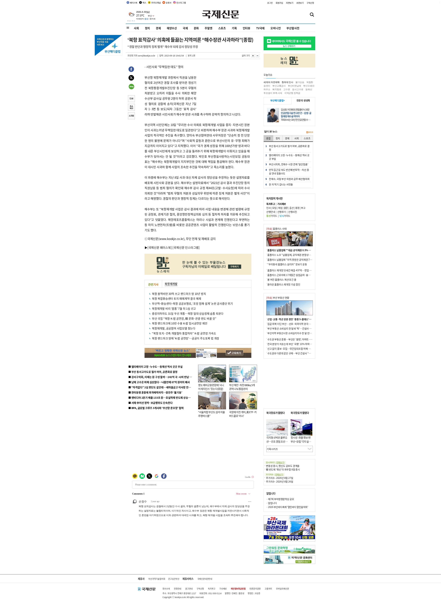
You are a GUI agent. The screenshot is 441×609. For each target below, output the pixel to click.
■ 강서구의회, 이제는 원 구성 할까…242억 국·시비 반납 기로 (161, 377)
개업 (280, 207)
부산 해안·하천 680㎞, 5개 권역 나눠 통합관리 (242, 387)
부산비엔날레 (294, 86)
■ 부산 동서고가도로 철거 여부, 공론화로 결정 (152, 372)
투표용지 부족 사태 (273, 93)
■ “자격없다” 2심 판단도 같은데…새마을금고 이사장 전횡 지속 (162, 387)
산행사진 (292, 211)
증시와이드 (275, 462)
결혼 (286, 207)
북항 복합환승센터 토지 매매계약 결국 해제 (176, 298)
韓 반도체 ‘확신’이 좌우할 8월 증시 (283, 469)
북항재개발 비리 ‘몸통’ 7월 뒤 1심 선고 (174, 308)
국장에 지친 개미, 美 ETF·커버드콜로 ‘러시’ (243, 414)
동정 (297, 207)
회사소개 (166, 588)
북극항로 (276, 89)
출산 (291, 207)
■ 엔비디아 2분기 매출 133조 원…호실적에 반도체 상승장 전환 (162, 397)
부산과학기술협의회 (156, 578)
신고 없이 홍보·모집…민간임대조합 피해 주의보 (291, 348)
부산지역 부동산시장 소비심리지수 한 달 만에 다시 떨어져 (295, 333)
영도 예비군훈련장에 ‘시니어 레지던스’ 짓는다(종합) (211, 387)
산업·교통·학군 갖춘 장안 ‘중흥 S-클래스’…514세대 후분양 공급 (299, 319)
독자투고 (211, 588)
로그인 (270, 2)
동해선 (308, 89)
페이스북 (133, 2)
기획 (234, 28)
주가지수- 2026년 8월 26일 (279, 481)
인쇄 (131, 99)
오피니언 (275, 28)
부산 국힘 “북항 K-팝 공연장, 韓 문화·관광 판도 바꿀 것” (184, 318)
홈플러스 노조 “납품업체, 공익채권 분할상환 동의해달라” (295, 254)
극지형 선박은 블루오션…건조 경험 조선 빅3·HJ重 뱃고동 (277, 441)
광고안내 (189, 588)
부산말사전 (292, 28)
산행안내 (270, 211)
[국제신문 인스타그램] (186, 247)
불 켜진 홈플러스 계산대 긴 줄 (281, 279)
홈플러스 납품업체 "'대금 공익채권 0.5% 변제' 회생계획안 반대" (299, 250)
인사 (268, 207)
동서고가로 (297, 89)
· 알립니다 (271, 503)
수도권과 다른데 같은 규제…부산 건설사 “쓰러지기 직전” (295, 353)
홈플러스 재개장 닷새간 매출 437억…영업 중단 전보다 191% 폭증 (299, 270)
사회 (136, 28)
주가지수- (274, 474)
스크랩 (131, 116)
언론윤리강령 (255, 588)
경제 (158, 28)
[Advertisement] (224, 85)
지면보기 (289, 2)
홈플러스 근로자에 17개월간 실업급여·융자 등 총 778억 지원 (297, 275)
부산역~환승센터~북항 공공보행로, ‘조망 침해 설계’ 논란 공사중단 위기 (192, 303)
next (313, 527)
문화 (196, 28)
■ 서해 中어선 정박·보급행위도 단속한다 (150, 403)
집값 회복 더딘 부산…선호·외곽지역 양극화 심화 (291, 324)
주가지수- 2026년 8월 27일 (279, 478)
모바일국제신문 (282, 588)
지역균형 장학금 (292, 93)
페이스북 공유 (131, 70)
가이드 (271, 215)
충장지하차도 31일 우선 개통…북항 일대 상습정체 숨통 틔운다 (187, 313)
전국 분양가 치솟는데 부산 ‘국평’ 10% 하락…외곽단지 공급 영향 (299, 344)
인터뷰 (246, 28)
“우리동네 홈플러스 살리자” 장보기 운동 (287, 264)
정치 (147, 28)
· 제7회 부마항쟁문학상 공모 (280, 499)
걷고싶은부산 (173, 578)
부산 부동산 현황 (277, 297)
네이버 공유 (131, 87)
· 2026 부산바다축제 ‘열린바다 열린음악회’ (287, 507)
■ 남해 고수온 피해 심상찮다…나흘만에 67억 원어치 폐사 (159, 382)
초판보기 (300, 2)
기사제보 (223, 588)
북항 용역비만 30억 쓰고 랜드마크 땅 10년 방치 (179, 294)
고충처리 (268, 588)
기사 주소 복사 (131, 107)
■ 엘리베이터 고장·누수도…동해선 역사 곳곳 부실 (155, 366)
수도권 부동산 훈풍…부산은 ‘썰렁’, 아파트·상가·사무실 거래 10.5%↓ (302, 339)
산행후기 (281, 211)
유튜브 (168, 2)
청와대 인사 (287, 82)
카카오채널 (156, 2)
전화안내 (177, 588)
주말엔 (208, 28)
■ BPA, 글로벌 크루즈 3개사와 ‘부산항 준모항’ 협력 (156, 408)
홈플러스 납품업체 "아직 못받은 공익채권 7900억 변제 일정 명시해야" (301, 259)
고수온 (286, 89)
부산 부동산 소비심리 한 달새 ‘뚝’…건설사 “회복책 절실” (295, 328)
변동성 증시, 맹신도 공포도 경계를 (282, 466)
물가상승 (299, 82)
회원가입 (279, 2)
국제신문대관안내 (204, 578)
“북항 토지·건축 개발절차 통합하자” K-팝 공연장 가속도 (184, 333)
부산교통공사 (279, 86)
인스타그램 (181, 2)
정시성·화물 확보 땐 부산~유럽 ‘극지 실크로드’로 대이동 (301, 441)
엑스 (144, 2)
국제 (185, 28)
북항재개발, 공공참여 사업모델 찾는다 (173, 328)
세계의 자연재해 (271, 82)
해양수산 (172, 28)
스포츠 (222, 28)
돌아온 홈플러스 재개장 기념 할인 (283, 284)
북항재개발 (171, 284)
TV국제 (260, 28)
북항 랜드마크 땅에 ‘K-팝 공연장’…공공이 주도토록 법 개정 (185, 338)
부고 (303, 207)
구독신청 (310, 2)
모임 (274, 207)
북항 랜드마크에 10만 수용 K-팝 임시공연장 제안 (179, 323)
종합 (268, 138)
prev (265, 527)
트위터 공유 (131, 78)
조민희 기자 (132, 55)
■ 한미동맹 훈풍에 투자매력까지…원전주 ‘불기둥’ (155, 392)
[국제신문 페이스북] (159, 247)
